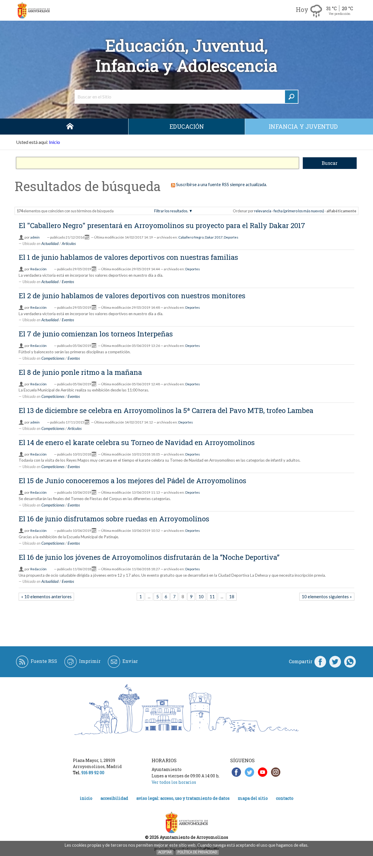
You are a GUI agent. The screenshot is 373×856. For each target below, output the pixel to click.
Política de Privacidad (197, 852)
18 (231, 596)
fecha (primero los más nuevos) (299, 211)
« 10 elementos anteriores (46, 596)
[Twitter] (335, 661)
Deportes (231, 237)
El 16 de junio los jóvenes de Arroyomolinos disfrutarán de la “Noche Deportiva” (149, 557)
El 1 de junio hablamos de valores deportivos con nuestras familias (128, 257)
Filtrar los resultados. (171, 211)
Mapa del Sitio (253, 798)
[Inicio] (33, 10)
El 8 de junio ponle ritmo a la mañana (80, 372)
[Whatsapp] (350, 661)
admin (35, 237)
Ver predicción (339, 13)
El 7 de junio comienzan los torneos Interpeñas (96, 333)
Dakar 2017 (214, 237)
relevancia (262, 211)
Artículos (69, 243)
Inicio (70, 127)
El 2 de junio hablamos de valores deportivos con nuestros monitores (132, 295)
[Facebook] (320, 661)
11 (212, 596)
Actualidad (50, 243)
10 (201, 596)
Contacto (284, 798)
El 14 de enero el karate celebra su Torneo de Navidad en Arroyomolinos (137, 442)
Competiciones (52, 358)
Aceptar (165, 852)
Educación (187, 126)
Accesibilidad (114, 798)
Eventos (68, 281)
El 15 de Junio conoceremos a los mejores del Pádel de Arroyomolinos (132, 480)
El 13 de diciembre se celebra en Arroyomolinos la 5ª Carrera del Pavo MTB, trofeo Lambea (166, 410)
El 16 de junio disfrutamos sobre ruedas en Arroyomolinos (114, 518)
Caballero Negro (191, 237)
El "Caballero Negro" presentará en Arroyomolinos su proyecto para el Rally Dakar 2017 (162, 225)
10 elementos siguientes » (327, 596)
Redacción (38, 269)
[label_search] (291, 97)
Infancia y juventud (303, 126)
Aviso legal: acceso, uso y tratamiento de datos (183, 798)
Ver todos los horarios (174, 782)
